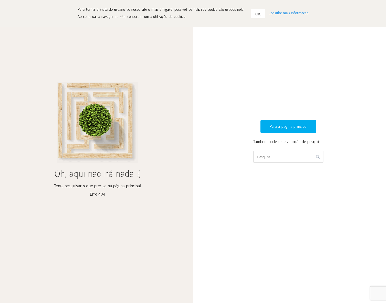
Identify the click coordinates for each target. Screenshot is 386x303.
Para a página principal (288, 127)
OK (258, 14)
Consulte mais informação (288, 13)
